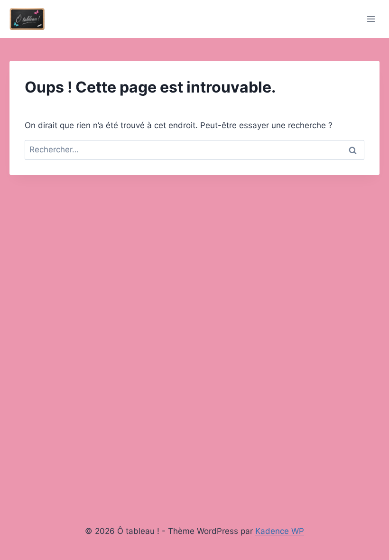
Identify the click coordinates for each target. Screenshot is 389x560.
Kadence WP (279, 531)
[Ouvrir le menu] (371, 18)
